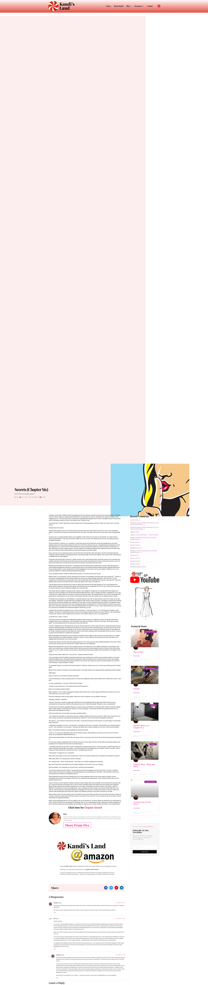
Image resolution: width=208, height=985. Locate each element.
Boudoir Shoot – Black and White (144, 765)
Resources (138, 6)
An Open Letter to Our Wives (142, 803)
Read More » (136, 655)
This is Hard (138, 652)
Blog (128, 6)
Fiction (43, 497)
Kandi (132, 520)
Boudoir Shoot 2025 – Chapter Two (142, 726)
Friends (136, 689)
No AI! (138, 520)
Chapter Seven (92, 807)
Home (108, 6)
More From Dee (77, 825)
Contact (150, 6)
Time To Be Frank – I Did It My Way (147, 535)
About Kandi (118, 6)
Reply (55, 912)
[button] (159, 6)
